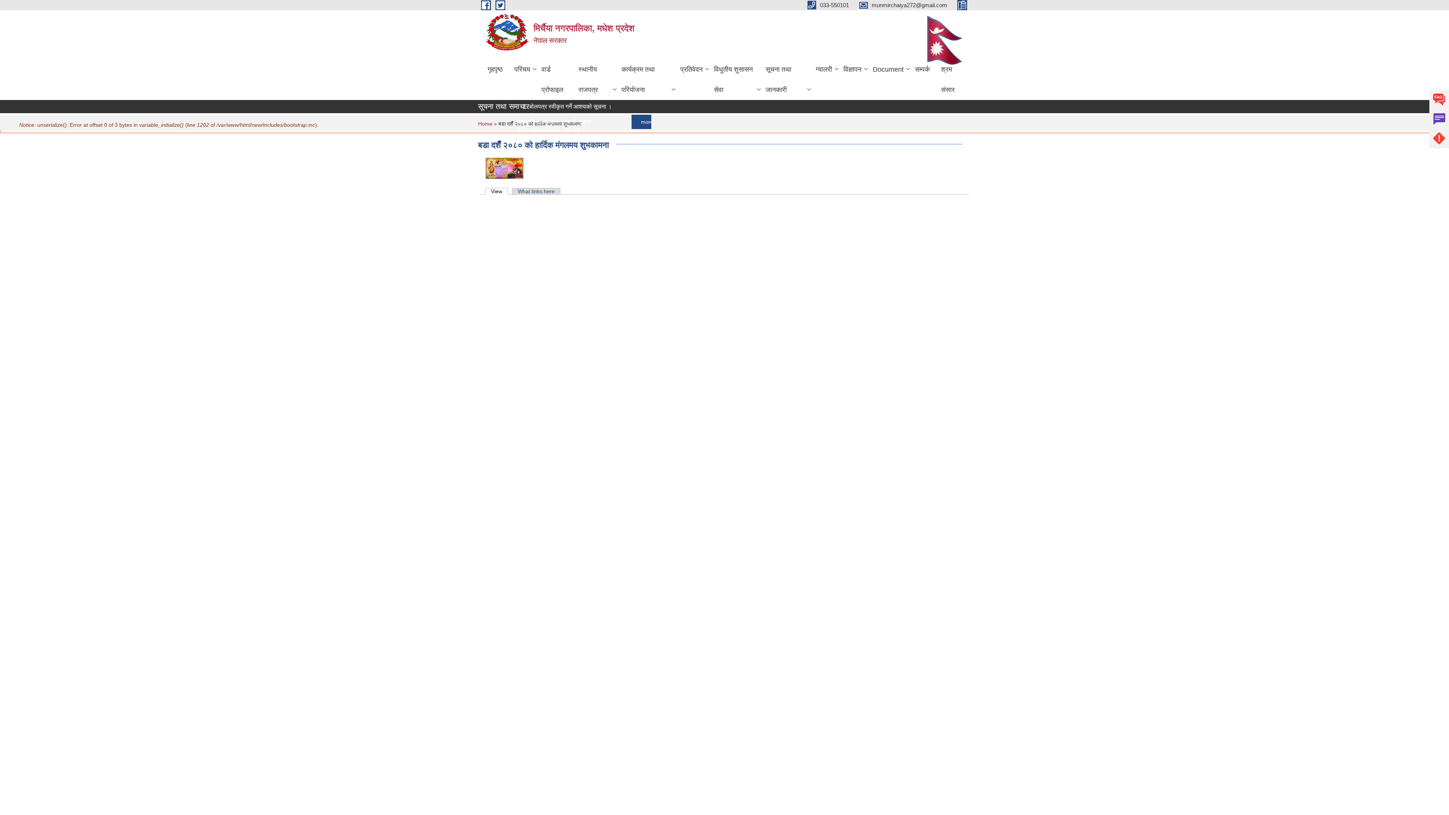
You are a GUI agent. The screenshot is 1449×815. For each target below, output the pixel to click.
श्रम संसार (948, 80)
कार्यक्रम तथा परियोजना (638, 80)
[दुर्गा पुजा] (504, 168)
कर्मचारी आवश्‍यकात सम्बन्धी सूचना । (543, 121)
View (499, 191)
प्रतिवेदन (691, 69)
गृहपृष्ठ (495, 69)
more (633, 122)
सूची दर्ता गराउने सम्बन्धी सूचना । (539, 197)
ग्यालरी (824, 69)
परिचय (522, 69)
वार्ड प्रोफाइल (552, 80)
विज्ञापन (852, 69)
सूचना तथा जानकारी (778, 80)
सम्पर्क (922, 69)
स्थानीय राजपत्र (588, 80)
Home (485, 124)
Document (888, 69)
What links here (536, 191)
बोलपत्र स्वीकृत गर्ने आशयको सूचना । (556, 106)
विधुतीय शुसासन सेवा (733, 80)
